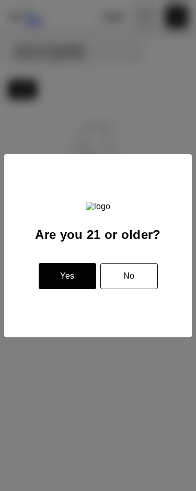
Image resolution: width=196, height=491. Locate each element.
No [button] (128, 275)
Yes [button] (67, 275)
